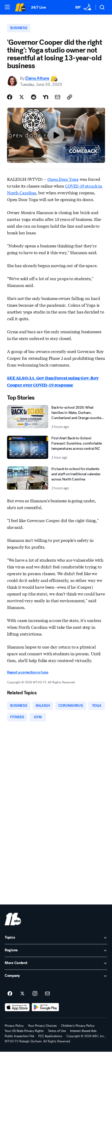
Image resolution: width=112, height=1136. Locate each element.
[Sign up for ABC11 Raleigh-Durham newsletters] (47, 994)
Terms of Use (57, 1030)
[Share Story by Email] (57, 97)
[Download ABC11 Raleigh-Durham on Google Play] (45, 1007)
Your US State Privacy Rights (24, 1030)
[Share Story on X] (21, 97)
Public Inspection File (19, 1036)
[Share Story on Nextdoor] (45, 97)
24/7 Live (38, 7)
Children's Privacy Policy (78, 1025)
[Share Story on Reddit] (33, 97)
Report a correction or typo (27, 672)
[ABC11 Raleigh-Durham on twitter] (22, 994)
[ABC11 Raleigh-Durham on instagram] (35, 994)
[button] (7, 7)
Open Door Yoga (63, 179)
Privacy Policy (14, 1025)
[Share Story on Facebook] (9, 97)
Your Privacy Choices (42, 1025)
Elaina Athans (37, 78)
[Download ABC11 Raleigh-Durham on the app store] (17, 1007)
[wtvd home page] (13, 919)
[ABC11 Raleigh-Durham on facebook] (10, 994)
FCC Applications (50, 1036)
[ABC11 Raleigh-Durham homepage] (20, 7)
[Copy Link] (69, 97)
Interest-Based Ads (83, 1030)
